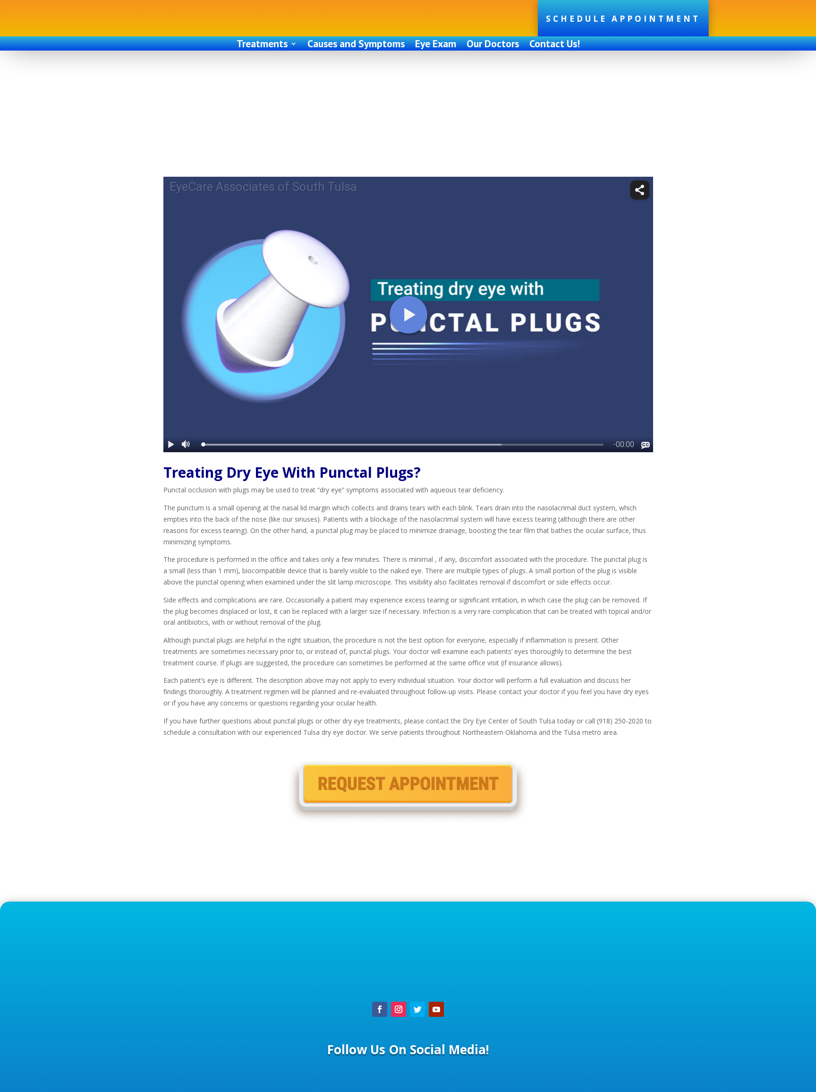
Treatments (262, 45)
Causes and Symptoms (356, 45)
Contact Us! (554, 45)
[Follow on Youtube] (436, 1009)
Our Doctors (493, 45)
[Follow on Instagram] (398, 1009)
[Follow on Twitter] (417, 1009)
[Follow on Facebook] (379, 1009)
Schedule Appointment (623, 18)
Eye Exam (435, 45)
